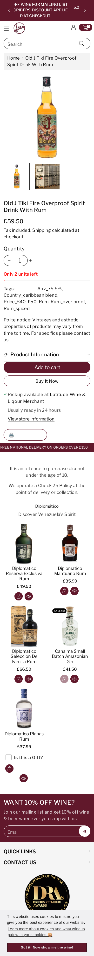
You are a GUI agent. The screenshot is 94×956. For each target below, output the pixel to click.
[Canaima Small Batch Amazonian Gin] (69, 626)
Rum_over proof (68, 301)
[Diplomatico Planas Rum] (24, 708)
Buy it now (47, 381)
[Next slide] (85, 10)
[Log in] (73, 27)
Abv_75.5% (49, 288)
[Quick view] (29, 596)
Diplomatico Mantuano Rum (70, 571)
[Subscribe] (84, 831)
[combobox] (47, 43)
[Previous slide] (9, 10)
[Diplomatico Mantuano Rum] (69, 543)
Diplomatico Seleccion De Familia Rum (24, 656)
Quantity (14, 249)
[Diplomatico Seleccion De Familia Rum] (24, 626)
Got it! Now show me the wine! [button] (47, 947)
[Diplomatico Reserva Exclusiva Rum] (24, 543)
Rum (44, 301)
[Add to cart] (18, 596)
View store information (31, 418)
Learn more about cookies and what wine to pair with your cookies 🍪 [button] (46, 932)
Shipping (41, 230)
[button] (8, 28)
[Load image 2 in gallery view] (47, 176)
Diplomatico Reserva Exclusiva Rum (24, 574)
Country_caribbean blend (30, 295)
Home (13, 58)
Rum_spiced (17, 308)
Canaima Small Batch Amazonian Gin (70, 656)
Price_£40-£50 (20, 301)
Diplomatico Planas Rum (24, 736)
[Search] (81, 43)
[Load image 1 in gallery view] (16, 176)
